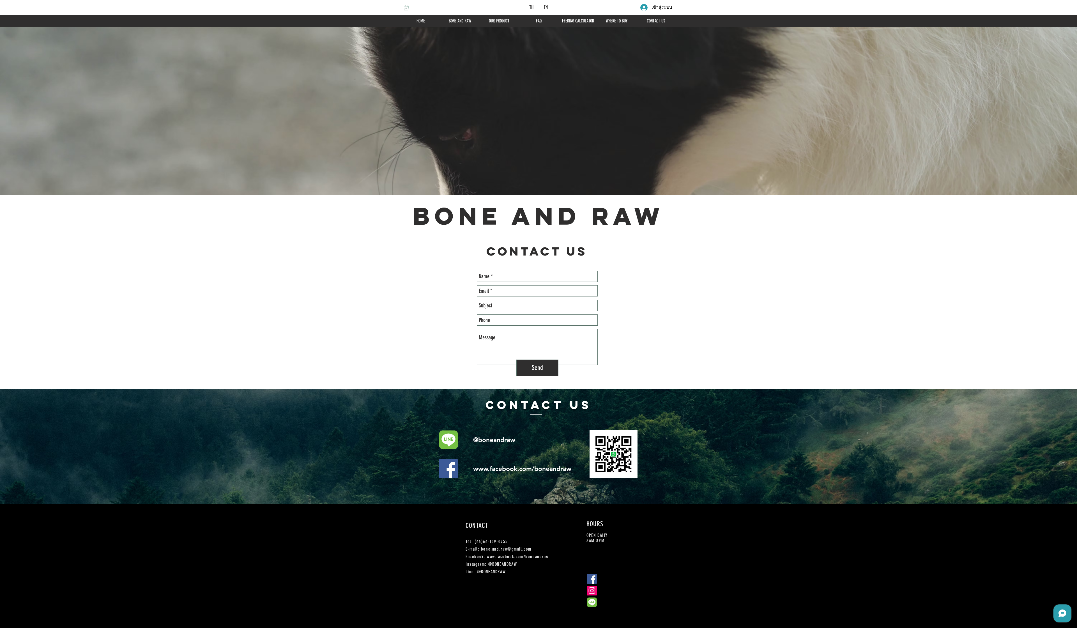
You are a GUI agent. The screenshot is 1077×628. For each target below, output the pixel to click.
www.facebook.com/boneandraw (522, 469)
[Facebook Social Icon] (448, 468)
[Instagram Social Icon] (592, 590)
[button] (406, 7)
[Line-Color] (448, 439)
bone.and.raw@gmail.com (506, 549)
